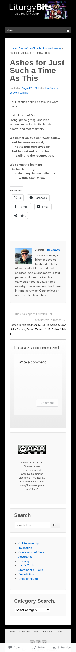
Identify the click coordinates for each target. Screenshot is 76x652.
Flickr (59, 631)
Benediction (26, 574)
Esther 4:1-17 (42, 329)
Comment (47, 402)
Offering (23, 561)
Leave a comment (20, 92)
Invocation (25, 547)
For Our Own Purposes (47, 319)
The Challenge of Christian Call (33, 314)
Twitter (11, 631)
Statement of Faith (30, 570)
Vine (36, 631)
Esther (30, 329)
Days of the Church (30, 48)
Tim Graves (51, 88)
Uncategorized (28, 578)
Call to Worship (50, 325)
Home (13, 48)
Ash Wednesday (52, 48)
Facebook (24, 631)
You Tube (47, 631)
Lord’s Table (26, 565)
